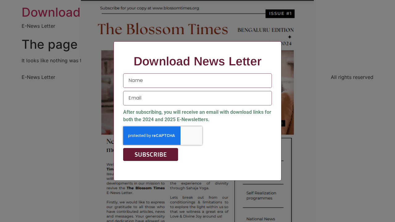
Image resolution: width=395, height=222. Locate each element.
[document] (197, 111)
